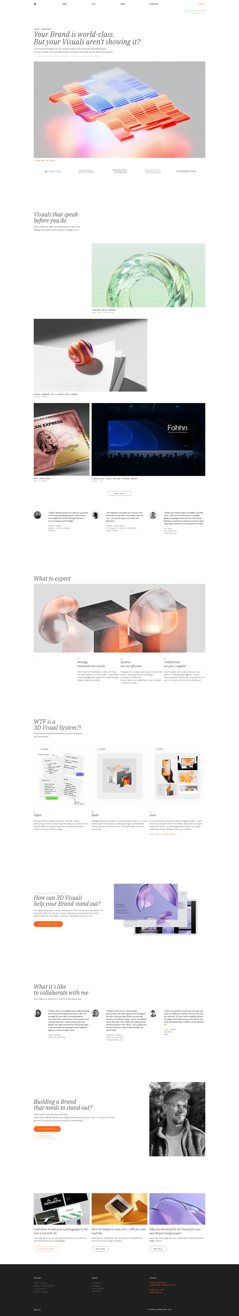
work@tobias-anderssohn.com (162, 1285)
